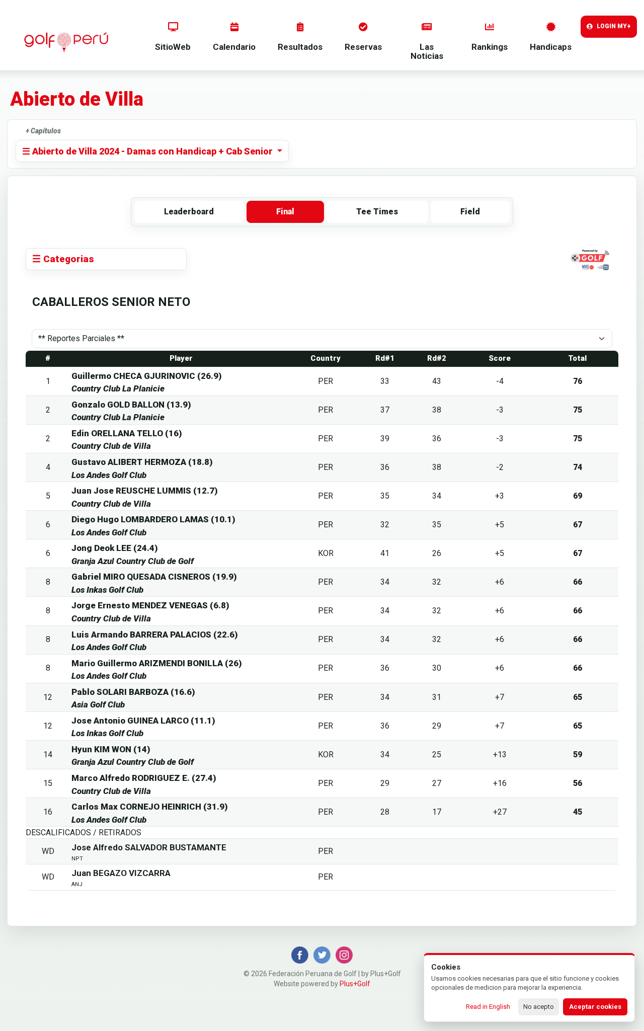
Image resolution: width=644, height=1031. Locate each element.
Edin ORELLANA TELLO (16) (126, 433)
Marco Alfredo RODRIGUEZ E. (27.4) (143, 778)
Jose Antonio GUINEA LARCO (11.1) (143, 721)
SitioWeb (173, 47)
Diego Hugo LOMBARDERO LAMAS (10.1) (153, 519)
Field (470, 211)
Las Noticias (427, 51)
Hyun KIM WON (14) (110, 749)
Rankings (489, 47)
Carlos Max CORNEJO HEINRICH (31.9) (149, 807)
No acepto (538, 1006)
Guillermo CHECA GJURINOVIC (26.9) (146, 376)
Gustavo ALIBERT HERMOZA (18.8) (142, 462)
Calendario (234, 47)
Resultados (300, 47)
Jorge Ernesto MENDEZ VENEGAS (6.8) (150, 605)
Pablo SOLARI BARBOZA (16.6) (133, 692)
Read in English (488, 1006)
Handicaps (551, 47)
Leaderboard (189, 211)
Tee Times (377, 211)
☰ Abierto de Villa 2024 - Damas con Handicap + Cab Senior (148, 151)
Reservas (363, 47)
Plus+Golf (355, 984)
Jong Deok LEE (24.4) (114, 548)
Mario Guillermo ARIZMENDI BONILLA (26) (156, 663)
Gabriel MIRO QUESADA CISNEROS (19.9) (154, 577)
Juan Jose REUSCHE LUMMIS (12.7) (144, 491)
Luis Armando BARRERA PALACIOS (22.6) (154, 634)
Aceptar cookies (595, 1006)
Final (285, 211)
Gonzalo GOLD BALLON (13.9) (131, 405)
